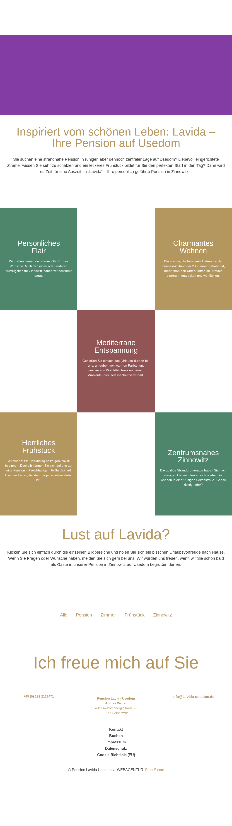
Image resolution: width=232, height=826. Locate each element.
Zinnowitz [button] (162, 614)
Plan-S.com (154, 770)
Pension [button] (84, 614)
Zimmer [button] (108, 614)
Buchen (116, 736)
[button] (218, 17)
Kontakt (116, 729)
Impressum (116, 742)
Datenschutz (116, 748)
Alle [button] (63, 614)
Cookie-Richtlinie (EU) (116, 755)
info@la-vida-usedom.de (193, 697)
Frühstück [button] (135, 614)
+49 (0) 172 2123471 (39, 696)
